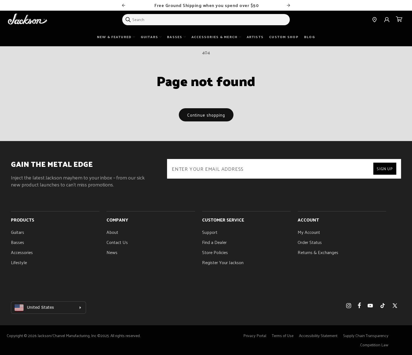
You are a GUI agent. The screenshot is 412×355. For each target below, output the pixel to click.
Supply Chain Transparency (365, 335)
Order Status (310, 242)
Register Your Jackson (223, 262)
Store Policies (215, 252)
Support (209, 232)
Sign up (385, 168)
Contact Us (117, 242)
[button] (399, 19)
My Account (309, 232)
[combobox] (206, 19)
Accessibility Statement (318, 335)
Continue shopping (206, 115)
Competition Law (374, 344)
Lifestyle (19, 262)
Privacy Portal (254, 335)
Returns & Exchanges (318, 252)
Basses (17, 242)
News (112, 252)
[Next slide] (288, 5)
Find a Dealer (214, 242)
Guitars (17, 232)
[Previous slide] (123, 5)
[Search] (128, 20)
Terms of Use (282, 335)
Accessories (22, 252)
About (112, 232)
